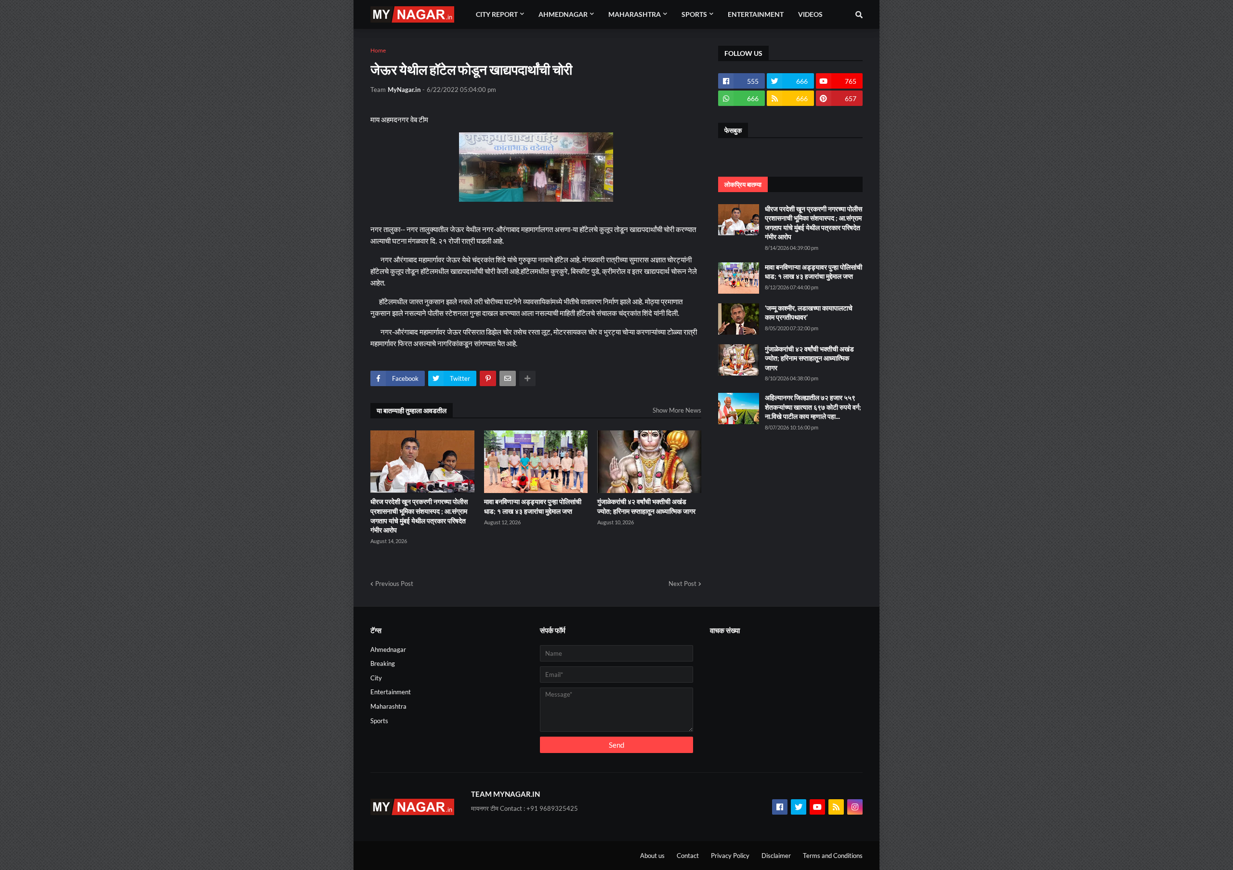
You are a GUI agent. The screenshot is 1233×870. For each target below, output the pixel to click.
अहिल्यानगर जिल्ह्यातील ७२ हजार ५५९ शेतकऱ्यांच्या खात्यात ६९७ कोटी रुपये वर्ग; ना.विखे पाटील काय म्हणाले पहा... (813, 406)
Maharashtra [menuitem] (634, 14)
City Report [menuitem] (497, 14)
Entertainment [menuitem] (756, 14)
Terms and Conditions (833, 855)
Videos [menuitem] (810, 14)
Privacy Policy (730, 855)
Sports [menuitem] (694, 14)
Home (378, 50)
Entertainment (390, 692)
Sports (379, 721)
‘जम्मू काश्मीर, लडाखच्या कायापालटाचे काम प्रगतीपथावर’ (809, 313)
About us (652, 855)
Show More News (677, 410)
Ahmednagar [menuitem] (563, 14)
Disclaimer (776, 855)
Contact (688, 855)
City (376, 678)
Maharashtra (388, 706)
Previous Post (394, 583)
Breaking (382, 663)
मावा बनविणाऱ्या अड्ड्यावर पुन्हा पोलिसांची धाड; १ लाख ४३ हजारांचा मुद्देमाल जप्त (532, 506)
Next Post (682, 583)
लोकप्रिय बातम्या (742, 184)
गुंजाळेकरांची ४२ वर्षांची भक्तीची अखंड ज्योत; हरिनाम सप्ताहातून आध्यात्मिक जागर (646, 506)
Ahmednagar (388, 649)
